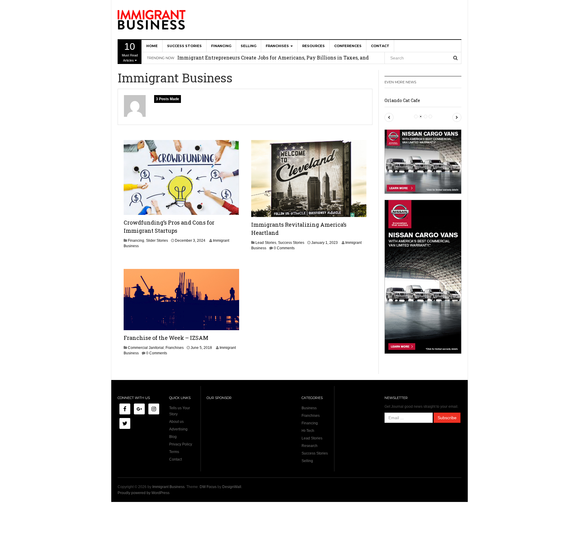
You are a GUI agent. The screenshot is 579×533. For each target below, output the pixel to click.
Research (310, 446)
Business (309, 408)
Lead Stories (265, 243)
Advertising (178, 429)
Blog (173, 437)
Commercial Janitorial (146, 348)
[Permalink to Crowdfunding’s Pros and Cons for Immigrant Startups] (181, 177)
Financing (221, 46)
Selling (248, 46)
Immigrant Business (168, 487)
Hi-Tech (308, 431)
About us (176, 422)
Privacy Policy (180, 444)
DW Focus (208, 487)
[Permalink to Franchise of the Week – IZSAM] (181, 299)
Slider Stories (157, 240)
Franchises (278, 46)
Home (152, 46)
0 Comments (284, 248)
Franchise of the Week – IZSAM (166, 337)
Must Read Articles (130, 51)
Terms (174, 452)
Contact (380, 46)
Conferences (348, 46)
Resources (313, 46)
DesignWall (231, 487)
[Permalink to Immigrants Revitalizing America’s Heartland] (309, 178)
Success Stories (184, 46)
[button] (389, 117)
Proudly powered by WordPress (143, 493)
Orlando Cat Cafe (402, 100)
